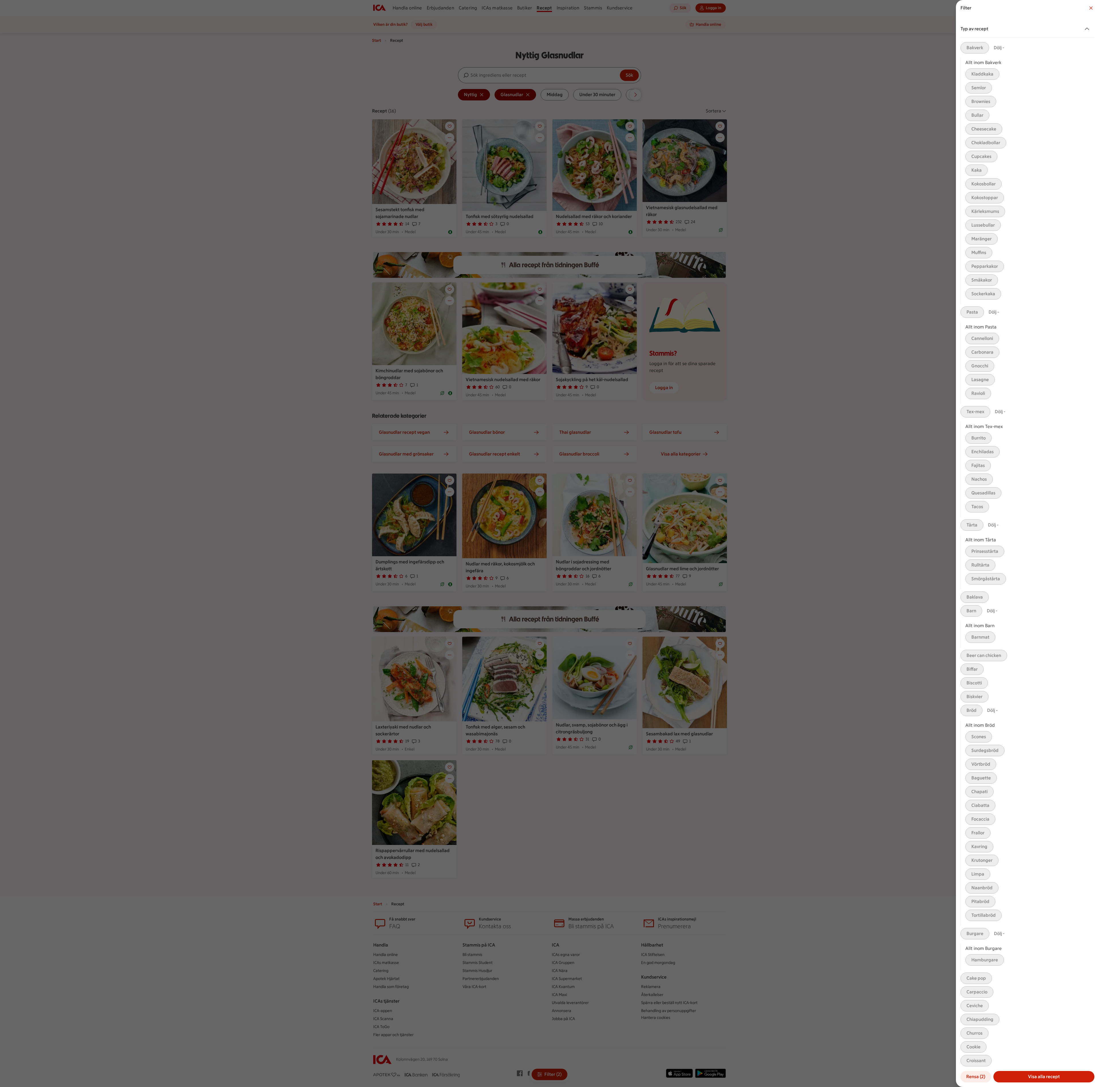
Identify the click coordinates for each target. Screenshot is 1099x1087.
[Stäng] (1091, 8)
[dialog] (1027, 543)
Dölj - (999, 47)
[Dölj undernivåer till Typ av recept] (1088, 29)
